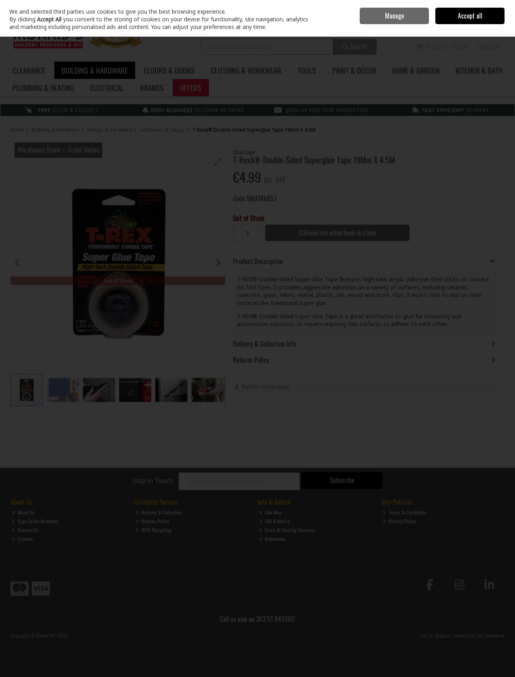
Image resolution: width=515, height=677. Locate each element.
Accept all (470, 16)
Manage (394, 16)
